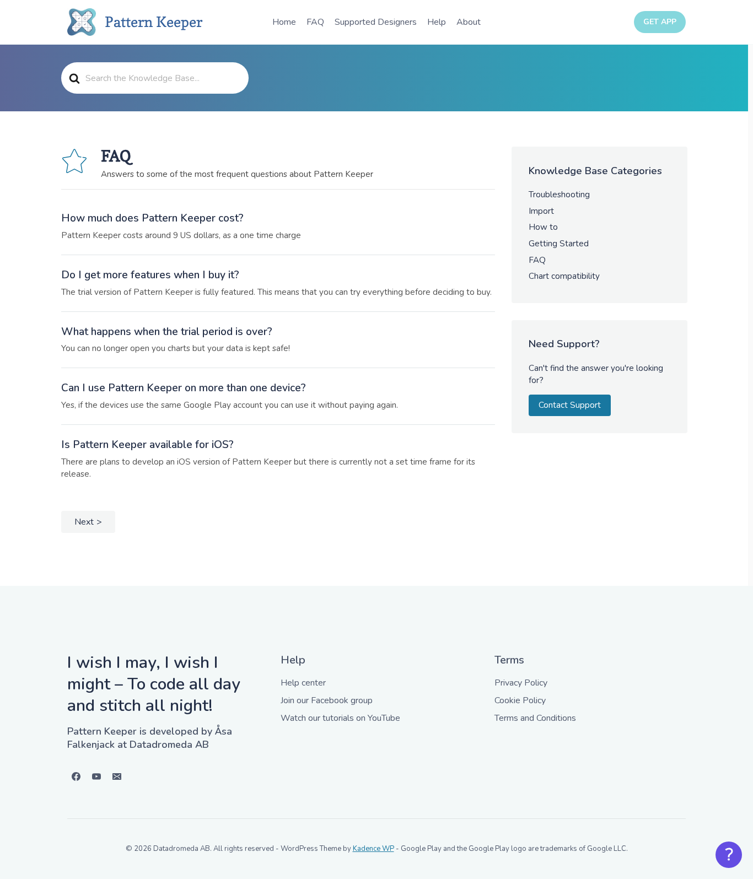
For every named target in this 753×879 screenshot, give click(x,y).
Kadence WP (373, 849)
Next (84, 522)
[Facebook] (76, 776)
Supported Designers (376, 22)
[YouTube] (96, 776)
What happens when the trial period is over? (166, 332)
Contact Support (570, 405)
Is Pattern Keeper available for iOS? (147, 445)
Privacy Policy (520, 683)
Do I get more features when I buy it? (150, 275)
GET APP (659, 22)
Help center (303, 683)
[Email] (117, 776)
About (468, 22)
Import (541, 211)
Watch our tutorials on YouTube (340, 718)
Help (436, 22)
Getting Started (559, 243)
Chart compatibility (564, 276)
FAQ (315, 22)
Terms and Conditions (535, 718)
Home (284, 22)
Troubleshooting (559, 194)
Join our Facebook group (327, 700)
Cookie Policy (520, 700)
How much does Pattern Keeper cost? (152, 218)
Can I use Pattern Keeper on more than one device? (183, 388)
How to (543, 227)
